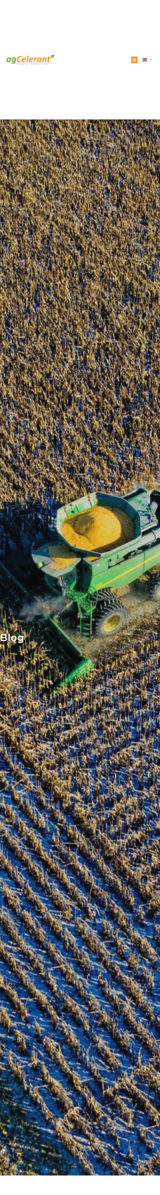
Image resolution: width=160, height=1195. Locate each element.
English (147, 60)
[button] (134, 60)
